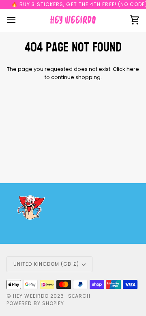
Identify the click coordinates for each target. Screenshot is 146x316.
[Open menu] (18, 20)
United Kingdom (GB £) (46, 263)
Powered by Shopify (35, 303)
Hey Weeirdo (31, 296)
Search (79, 296)
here (133, 69)
